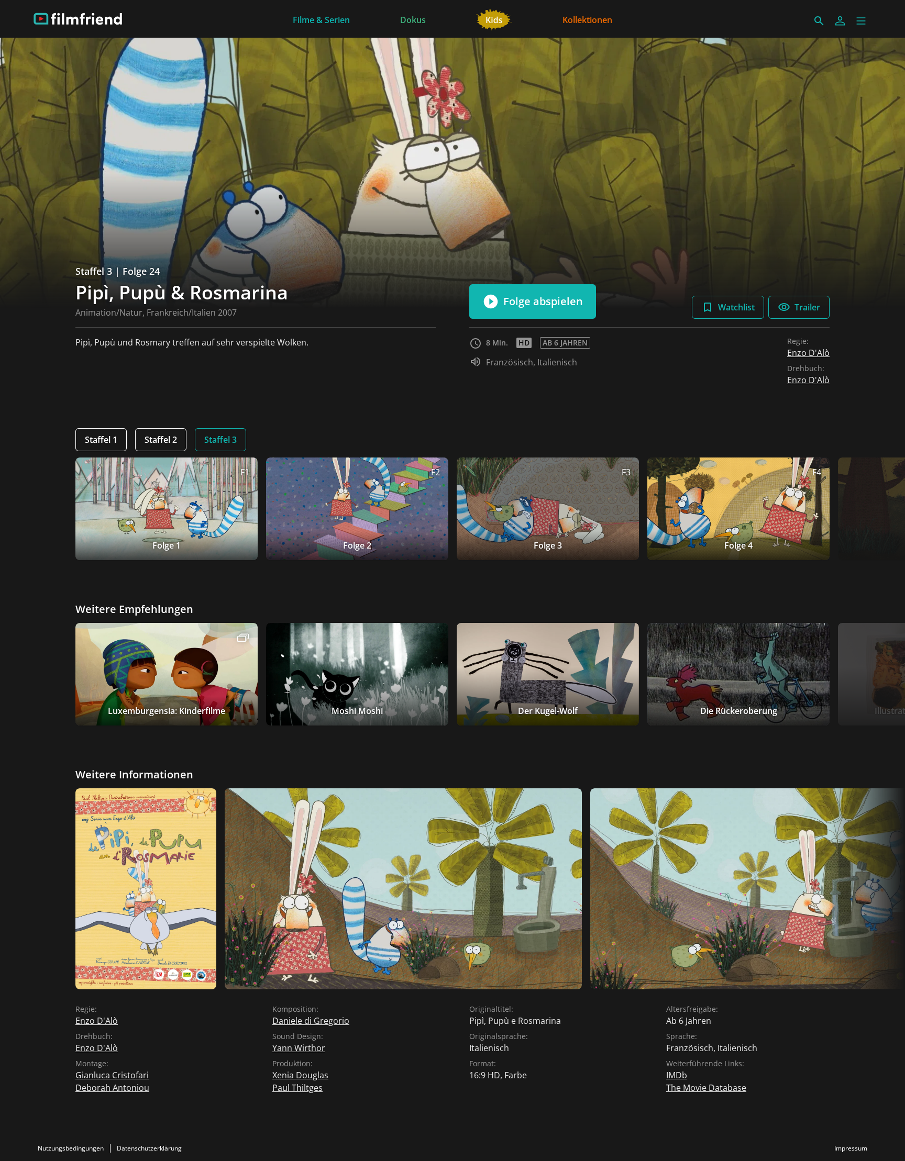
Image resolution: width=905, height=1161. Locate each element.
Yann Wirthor (298, 1048)
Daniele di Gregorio (310, 1020)
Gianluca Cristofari (112, 1075)
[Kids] (494, 19)
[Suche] (819, 20)
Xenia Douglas (300, 1075)
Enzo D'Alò (808, 353)
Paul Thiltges (297, 1087)
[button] (861, 20)
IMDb (676, 1075)
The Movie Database (706, 1087)
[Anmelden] (840, 20)
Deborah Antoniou (112, 1087)
